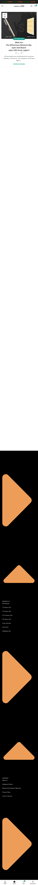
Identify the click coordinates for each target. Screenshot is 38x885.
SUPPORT (5, 778)
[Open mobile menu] (2, 6)
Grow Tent (5, 627)
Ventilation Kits (6, 631)
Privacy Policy (6, 792)
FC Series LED (6, 611)
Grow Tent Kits (6, 623)
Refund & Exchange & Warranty (11, 788)
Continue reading (19, 64)
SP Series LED (6, 619)
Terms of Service (7, 796)
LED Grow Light (19, 38)
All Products (5, 603)
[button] (19, 528)
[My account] (31, 6)
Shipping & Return (7, 784)
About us (4, 780)
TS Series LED (6, 607)
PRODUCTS (6, 601)
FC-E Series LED (7, 615)
